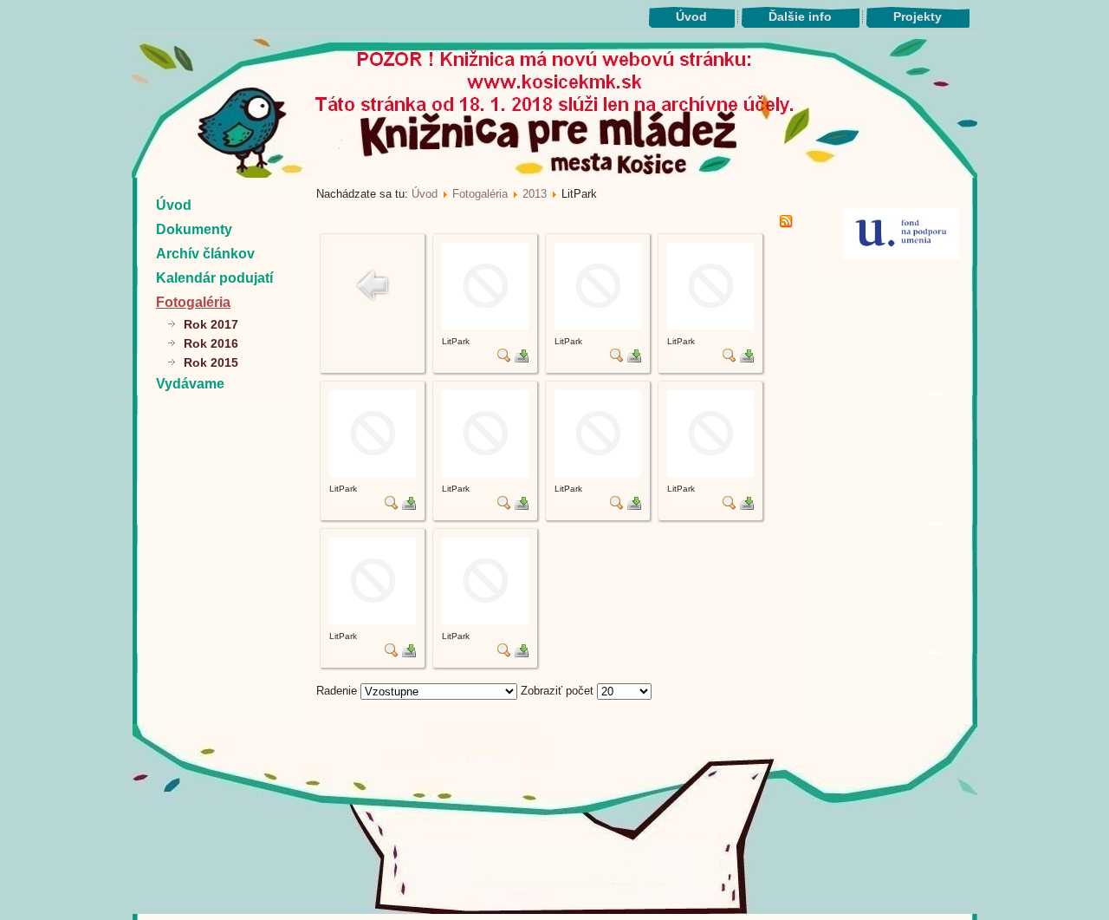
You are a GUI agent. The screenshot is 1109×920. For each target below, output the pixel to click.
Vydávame (190, 383)
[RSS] (786, 224)
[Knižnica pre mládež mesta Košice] (555, 910)
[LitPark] (485, 325)
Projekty (917, 16)
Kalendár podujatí (214, 278)
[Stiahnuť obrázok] (522, 358)
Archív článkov (205, 253)
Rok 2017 (211, 324)
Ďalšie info (800, 16)
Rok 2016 (211, 343)
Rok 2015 (211, 362)
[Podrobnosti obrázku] (504, 358)
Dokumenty (194, 229)
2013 (534, 193)
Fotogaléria (193, 302)
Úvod (691, 16)
